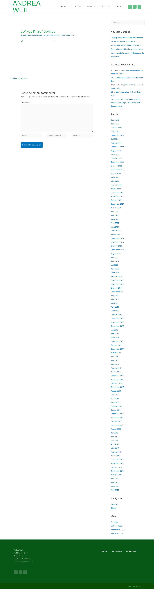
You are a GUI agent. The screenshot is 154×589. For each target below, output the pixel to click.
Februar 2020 (116, 276)
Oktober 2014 (116, 467)
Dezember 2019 (117, 280)
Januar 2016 (116, 410)
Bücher (78, 7)
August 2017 (116, 353)
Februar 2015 (116, 452)
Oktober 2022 (116, 166)
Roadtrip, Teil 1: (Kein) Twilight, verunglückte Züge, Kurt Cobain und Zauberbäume (126, 102)
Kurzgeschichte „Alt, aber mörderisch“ (126, 45)
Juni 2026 (115, 120)
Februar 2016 (116, 406)
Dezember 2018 (117, 318)
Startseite (65, 7)
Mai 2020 (114, 265)
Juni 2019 (114, 299)
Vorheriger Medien (18, 78)
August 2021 (116, 208)
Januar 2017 (116, 372)
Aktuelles (114, 504)
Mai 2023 (114, 154)
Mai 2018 (114, 330)
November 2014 (117, 463)
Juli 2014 (114, 479)
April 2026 (115, 124)
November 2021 (117, 196)
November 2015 (117, 418)
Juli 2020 (114, 257)
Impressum (117, 551)
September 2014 (117, 471)
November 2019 (117, 284)
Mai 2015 (114, 440)
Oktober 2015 (116, 421)
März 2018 (115, 337)
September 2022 (117, 170)
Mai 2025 (114, 131)
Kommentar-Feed (118, 530)
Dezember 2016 (117, 376)
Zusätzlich (105, 7)
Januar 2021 (116, 234)
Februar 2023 (116, 158)
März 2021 (115, 227)
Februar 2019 (116, 315)
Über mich (90, 7)
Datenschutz (132, 551)
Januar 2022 (116, 189)
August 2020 (116, 254)
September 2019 (117, 292)
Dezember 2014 (117, 459)
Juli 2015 (114, 433)
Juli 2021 (114, 212)
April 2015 (115, 444)
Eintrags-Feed (116, 526)
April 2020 (115, 269)
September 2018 (117, 326)
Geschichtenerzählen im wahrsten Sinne (127, 49)
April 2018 (115, 334)
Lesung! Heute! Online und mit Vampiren (127, 38)
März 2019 (115, 311)
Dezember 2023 (117, 147)
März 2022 (115, 181)
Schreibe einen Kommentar (31, 35)
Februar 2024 (116, 143)
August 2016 (116, 391)
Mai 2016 (114, 395)
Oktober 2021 (116, 200)
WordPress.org (117, 533)
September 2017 (117, 349)
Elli (112, 78)
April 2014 (115, 490)
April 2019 (115, 307)
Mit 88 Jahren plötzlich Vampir (123, 41)
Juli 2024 (114, 139)
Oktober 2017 (116, 345)
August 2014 (116, 475)
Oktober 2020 (116, 246)
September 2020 (117, 250)
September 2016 (117, 387)
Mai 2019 (114, 303)
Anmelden (115, 522)
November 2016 (117, 379)
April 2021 (115, 223)
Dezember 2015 (117, 414)
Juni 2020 (115, 261)
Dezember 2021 (117, 192)
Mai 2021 (114, 219)
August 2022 (116, 173)
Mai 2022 (114, 177)
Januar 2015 (116, 456)
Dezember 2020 (117, 238)
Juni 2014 (115, 482)
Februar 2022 (116, 185)
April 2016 (115, 398)
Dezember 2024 (117, 135)
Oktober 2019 (116, 288)
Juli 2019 (114, 295)
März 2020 (115, 273)
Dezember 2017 (117, 341)
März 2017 (115, 364)
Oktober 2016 (116, 383)
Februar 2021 (116, 231)
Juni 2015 (114, 437)
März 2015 (115, 448)
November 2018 (117, 322)
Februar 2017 (116, 368)
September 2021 (117, 204)
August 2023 (116, 151)
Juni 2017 (114, 360)
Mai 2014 (114, 486)
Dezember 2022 (117, 162)
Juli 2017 (114, 356)
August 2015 (116, 429)
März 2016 (115, 402)
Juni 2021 (114, 215)
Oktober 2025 (116, 128)
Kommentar (26, 102)
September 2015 (117, 425)
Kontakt (119, 7)
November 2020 (117, 242)
